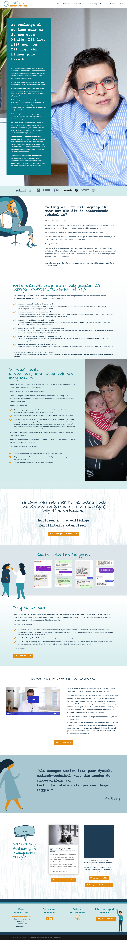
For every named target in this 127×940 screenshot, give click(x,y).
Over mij (93, 4)
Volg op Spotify (98, 878)
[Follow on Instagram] (51, 918)
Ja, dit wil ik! (106, 919)
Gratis (102, 4)
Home (58, 4)
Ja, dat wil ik (23, 656)
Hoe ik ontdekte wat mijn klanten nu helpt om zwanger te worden (62, 850)
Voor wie (67, 4)
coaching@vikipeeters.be (21, 916)
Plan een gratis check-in (63, 534)
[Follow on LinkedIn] (47, 918)
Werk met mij (79, 4)
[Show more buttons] (58, 713)
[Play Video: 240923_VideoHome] (33, 699)
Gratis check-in (117, 4)
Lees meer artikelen (63, 880)
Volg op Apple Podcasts (99, 885)
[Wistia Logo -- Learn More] (55, 713)
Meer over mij (63, 742)
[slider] (31, 713)
